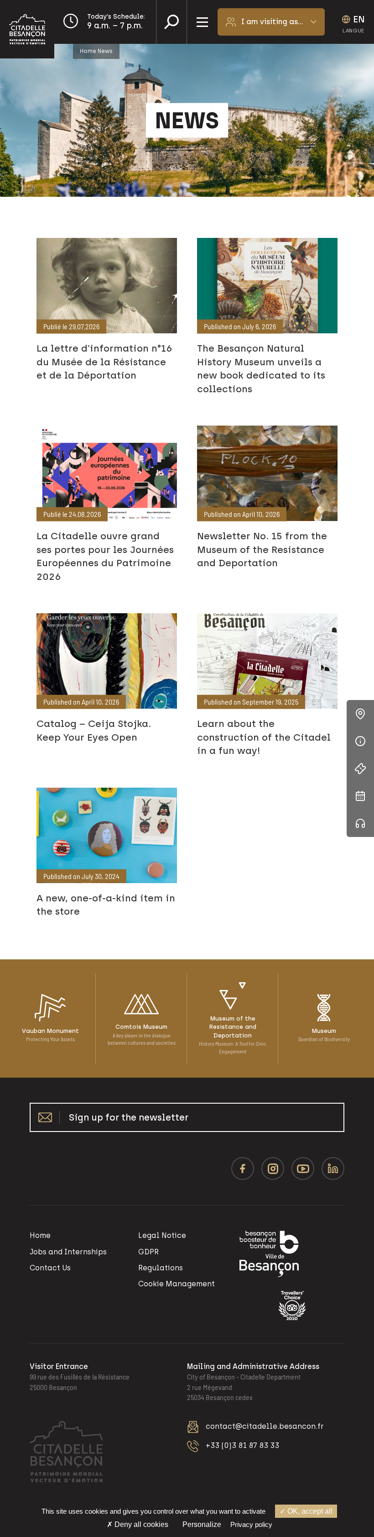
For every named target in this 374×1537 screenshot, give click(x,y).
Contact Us (50, 1267)
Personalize (201, 1524)
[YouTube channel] (302, 1168)
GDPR (148, 1251)
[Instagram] (272, 1168)
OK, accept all (309, 1511)
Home (88, 51)
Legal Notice (162, 1235)
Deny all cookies (140, 1524)
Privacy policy (251, 1524)
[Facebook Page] (242, 1168)
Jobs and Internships (68, 1251)
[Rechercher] (171, 22)
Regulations (160, 1267)
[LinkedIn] (333, 1168)
